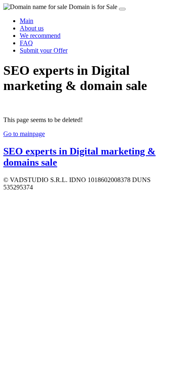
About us (32, 28)
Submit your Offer (44, 50)
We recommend (40, 35)
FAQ (26, 42)
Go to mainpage (24, 133)
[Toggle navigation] (122, 9)
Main (26, 20)
